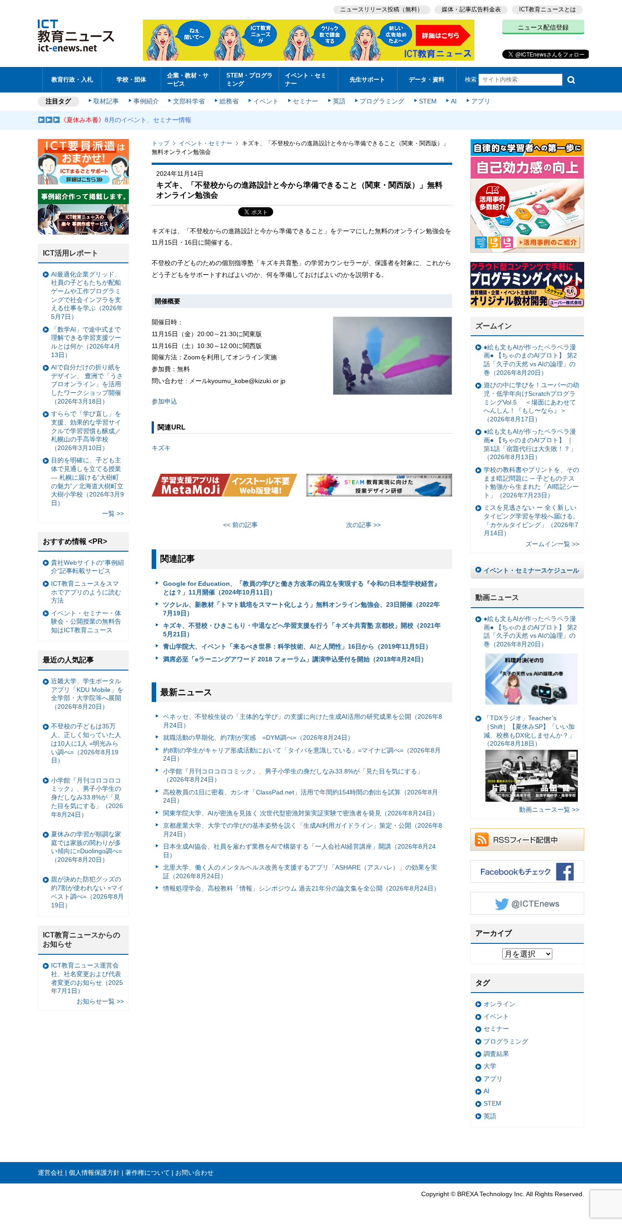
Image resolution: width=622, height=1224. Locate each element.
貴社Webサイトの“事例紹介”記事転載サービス (87, 567)
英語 (339, 101)
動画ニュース (497, 597)
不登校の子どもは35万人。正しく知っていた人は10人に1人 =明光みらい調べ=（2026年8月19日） (86, 743)
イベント (266, 101)
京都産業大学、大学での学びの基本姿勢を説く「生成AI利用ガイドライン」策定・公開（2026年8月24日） (302, 830)
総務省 (229, 101)
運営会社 (50, 1172)
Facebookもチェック (527, 871)
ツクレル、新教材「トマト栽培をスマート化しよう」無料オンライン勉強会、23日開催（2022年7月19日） (301, 609)
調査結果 (496, 1053)
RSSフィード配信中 (527, 839)
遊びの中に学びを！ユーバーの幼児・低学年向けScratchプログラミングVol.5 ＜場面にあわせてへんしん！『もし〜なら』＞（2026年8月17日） (531, 402)
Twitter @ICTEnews (527, 903)
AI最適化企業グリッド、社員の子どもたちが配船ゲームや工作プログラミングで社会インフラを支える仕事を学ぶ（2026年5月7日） (87, 296)
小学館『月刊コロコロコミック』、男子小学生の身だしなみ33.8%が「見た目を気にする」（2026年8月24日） (293, 776)
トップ (160, 143)
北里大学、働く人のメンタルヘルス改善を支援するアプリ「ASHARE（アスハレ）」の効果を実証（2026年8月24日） (300, 872)
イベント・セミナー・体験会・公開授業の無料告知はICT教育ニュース (86, 621)
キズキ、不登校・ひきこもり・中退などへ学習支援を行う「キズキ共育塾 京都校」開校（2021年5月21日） (302, 630)
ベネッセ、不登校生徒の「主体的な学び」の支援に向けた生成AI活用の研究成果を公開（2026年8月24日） (302, 721)
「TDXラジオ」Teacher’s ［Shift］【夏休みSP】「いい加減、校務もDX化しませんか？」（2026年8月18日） (529, 730)
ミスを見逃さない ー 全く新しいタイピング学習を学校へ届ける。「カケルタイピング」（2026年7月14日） (531, 520)
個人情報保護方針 (94, 1172)
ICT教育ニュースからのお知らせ (81, 939)
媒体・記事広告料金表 (471, 9)
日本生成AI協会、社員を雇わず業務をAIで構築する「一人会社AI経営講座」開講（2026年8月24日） (299, 851)
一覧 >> (113, 513)
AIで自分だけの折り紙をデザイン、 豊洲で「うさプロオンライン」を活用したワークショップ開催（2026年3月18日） (87, 384)
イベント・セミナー (305, 79)
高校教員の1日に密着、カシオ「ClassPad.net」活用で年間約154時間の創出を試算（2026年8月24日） (300, 796)
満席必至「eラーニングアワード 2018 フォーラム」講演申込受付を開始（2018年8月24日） (295, 659)
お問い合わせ (194, 1172)
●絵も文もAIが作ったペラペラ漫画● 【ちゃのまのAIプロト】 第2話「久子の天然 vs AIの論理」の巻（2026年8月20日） (530, 359)
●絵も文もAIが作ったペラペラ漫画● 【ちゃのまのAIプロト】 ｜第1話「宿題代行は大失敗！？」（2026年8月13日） (530, 444)
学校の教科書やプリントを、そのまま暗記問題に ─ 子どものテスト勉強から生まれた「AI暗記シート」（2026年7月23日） (531, 482)
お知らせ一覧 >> (100, 1001)
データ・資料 (426, 79)
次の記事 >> (363, 524)
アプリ (480, 101)
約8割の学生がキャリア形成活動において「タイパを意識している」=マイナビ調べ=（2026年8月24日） (302, 755)
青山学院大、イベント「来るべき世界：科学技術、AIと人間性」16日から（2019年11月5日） (297, 646)
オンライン (499, 1004)
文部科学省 (189, 101)
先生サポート (367, 79)
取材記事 (106, 101)
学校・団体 (131, 79)
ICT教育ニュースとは (547, 9)
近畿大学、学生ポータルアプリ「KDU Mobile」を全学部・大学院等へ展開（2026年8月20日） (87, 693)
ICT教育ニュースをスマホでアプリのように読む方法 (86, 592)
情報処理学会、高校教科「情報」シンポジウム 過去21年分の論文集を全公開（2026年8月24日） (301, 888)
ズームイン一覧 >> (552, 544)
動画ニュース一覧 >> (549, 809)
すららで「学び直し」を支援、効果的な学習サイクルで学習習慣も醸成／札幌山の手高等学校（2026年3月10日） (86, 430)
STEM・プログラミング (249, 79)
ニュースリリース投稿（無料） (381, 9)
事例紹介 (146, 101)
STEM (428, 101)
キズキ (161, 447)
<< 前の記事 (240, 524)
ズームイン (493, 326)
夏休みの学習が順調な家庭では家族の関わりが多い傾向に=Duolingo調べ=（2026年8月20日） (86, 846)
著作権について (147, 1172)
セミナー (305, 101)
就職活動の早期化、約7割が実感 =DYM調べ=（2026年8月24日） (258, 737)
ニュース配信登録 (543, 27)
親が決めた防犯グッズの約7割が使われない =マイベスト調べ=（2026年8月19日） (87, 892)
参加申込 (164, 401)
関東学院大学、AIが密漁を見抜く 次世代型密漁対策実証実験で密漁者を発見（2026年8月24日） (300, 813)
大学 (490, 1066)
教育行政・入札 (72, 79)
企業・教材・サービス (188, 79)
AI (454, 101)
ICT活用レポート (70, 253)
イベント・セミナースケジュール (531, 570)
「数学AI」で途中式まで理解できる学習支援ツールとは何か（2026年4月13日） (86, 342)
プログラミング (382, 101)
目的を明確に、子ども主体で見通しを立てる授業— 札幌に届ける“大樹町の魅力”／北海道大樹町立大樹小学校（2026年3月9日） (87, 481)
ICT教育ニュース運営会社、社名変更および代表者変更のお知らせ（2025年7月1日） (87, 978)
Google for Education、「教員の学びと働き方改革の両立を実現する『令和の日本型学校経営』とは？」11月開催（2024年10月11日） (301, 588)
